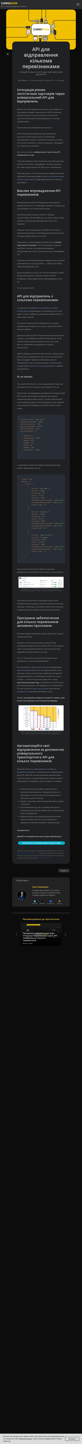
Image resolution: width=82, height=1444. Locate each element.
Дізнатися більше (25, 1439)
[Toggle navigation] (78, 4)
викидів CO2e (22, 691)
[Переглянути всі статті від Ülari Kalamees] (22, 895)
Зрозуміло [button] (72, 1439)
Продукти (64, 871)
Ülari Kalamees (23, 80)
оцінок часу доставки (40, 688)
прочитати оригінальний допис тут (28, 853)
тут (9, 1441)
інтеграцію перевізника (30, 670)
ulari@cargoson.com (44, 858)
